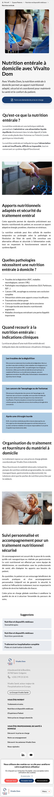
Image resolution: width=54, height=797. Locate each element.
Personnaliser (42, 781)
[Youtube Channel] (31, 755)
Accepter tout (26, 781)
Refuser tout (11, 781)
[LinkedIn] (23, 755)
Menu (44, 791)
